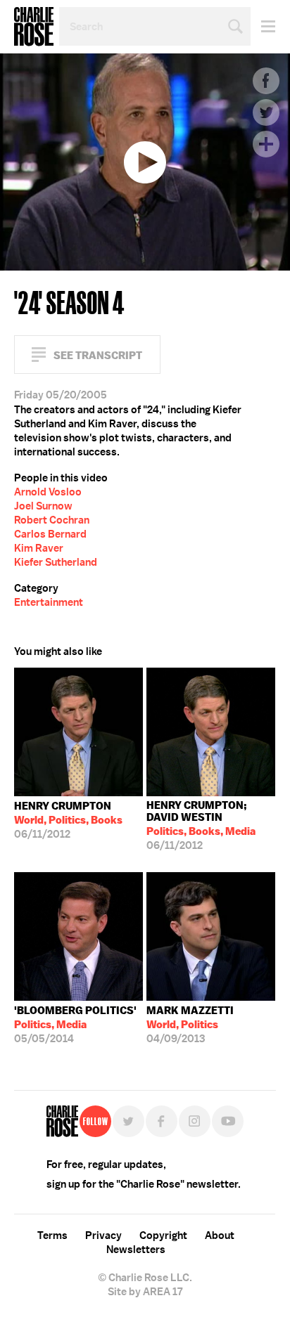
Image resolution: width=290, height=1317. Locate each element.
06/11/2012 (68, 820)
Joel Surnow (43, 506)
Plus (266, 144)
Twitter (266, 112)
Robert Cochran (51, 520)
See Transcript (97, 355)
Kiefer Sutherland (55, 562)
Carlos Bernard (50, 534)
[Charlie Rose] (62, 1121)
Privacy (103, 1235)
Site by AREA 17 (145, 1292)
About (219, 1235)
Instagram (194, 1121)
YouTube (228, 1121)
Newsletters (135, 1250)
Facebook (266, 80)
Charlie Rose (33, 26)
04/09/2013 (190, 1025)
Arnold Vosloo (48, 492)
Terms (52, 1235)
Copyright (163, 1235)
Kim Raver (38, 548)
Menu (263, 26)
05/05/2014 (75, 1025)
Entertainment (48, 602)
